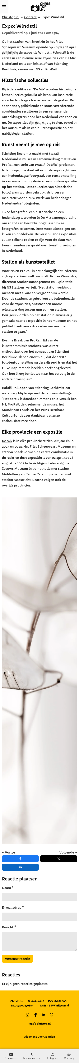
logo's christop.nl (40, 1023)
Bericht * (9, 927)
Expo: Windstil (52, 17)
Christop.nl (10, 17)
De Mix (7, 441)
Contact (30, 17)
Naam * (8, 888)
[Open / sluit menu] (4, 6)
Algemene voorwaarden (39, 1036)
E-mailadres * (13, 907)
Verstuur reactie (17, 959)
